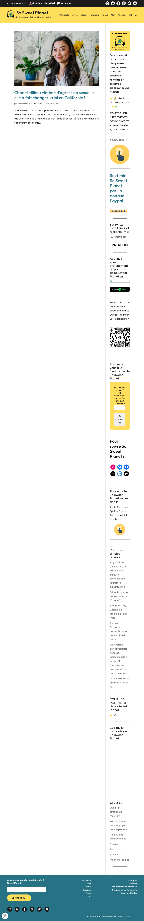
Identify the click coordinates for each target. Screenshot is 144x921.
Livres (75, 15)
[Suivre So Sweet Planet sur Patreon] (129, 3)
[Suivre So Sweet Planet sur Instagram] (107, 3)
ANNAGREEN (24, 103)
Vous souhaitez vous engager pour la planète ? (119, 825)
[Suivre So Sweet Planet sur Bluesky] (113, 3)
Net (113, 15)
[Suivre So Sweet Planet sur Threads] (124, 3)
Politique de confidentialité (124, 890)
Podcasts (64, 15)
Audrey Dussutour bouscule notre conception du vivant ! (118, 631)
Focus (105, 15)
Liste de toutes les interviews (124, 887)
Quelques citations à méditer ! (116, 811)
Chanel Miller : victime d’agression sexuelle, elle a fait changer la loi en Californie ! (54, 95)
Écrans (84, 15)
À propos (122, 15)
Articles (114, 854)
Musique (95, 15)
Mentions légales (119, 859)
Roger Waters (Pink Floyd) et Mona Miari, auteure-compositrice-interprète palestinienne (118, 574)
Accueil (114, 844)
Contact (133, 883)
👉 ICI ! (114, 715)
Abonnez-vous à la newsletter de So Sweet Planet (119, 395)
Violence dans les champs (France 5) (120, 682)
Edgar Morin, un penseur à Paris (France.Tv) (119, 596)
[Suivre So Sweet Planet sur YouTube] (135, 3)
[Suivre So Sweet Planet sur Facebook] (118, 3)
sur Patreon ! (118, 236)
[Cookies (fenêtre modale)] (5, 916)
